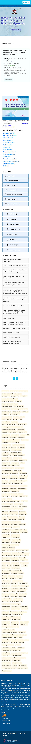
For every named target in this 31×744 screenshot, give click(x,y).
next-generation (5, 496)
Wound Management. (17, 580)
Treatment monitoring (7, 406)
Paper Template (11, 185)
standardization (15, 624)
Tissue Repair (12, 575)
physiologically (24, 532)
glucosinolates (15, 606)
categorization (13, 488)
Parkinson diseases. (6, 670)
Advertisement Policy (8, 163)
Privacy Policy (6, 147)
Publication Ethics (7, 149)
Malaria (3, 516)
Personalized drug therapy (22, 550)
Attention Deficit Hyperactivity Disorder (11, 501)
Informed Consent (8, 137)
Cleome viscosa (14, 588)
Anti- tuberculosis (23, 665)
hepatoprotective (24, 562)
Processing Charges (11, 199)
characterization (14, 391)
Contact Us (15, 6)
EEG (3, 504)
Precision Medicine (6, 455)
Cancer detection (14, 403)
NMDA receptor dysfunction (8, 424)
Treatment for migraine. (7, 470)
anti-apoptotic (24, 652)
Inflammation (5, 578)
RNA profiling (5, 403)
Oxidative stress (23, 506)
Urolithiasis (4, 480)
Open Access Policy (8, 142)
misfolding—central (16, 663)
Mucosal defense (13, 511)
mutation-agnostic (6, 521)
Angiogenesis (13, 578)
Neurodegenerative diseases (8, 668)
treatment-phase (12, 519)
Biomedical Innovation (16, 450)
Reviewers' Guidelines (9, 154)
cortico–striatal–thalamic (19, 416)
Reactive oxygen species (7, 509)
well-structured (5, 588)
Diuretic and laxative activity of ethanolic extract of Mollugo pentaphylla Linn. (14, 52)
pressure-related (6, 568)
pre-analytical (5, 398)
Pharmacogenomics (6, 552)
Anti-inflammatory (21, 591)
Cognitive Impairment (21, 424)
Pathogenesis (22, 557)
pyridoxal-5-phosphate (7, 657)
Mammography (24, 439)
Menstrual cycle (15, 465)
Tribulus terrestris (6, 483)
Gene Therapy (5, 452)
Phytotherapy (24, 480)
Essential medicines (6, 604)
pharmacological (5, 421)
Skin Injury (4, 575)
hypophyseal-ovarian (6, 457)
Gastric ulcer (14, 506)
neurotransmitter (22, 488)
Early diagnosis (24, 409)
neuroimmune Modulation (17, 427)
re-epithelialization (17, 570)
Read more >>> (25, 123)
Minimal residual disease (7, 529)
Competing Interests (8, 133)
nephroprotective (23, 475)
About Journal (6, 6)
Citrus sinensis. (5, 486)
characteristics (23, 486)
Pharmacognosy (5, 627)
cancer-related (21, 429)
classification (5, 437)
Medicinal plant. (5, 593)
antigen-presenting (18, 555)
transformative (5, 391)
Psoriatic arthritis (6, 560)
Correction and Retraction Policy (11, 161)
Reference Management (9, 152)
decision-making (22, 432)
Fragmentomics (22, 524)
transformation (5, 634)
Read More (8, 79)
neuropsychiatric (16, 411)
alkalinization (5, 478)
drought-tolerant (6, 606)
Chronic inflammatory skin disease (9, 557)
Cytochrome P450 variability (8, 550)
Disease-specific (15, 396)
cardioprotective (15, 586)
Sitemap (5, 735)
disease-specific (5, 396)
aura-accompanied (17, 457)
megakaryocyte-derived (7, 393)
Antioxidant (12, 591)
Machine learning (15, 409)
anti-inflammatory (23, 583)
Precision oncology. (6, 411)
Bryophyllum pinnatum (17, 483)
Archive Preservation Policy (10, 159)
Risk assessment (5, 642)
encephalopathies (19, 493)
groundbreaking (12, 447)
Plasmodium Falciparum (12, 516)
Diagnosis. (4, 519)
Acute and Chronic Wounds (17, 573)
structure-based (13, 514)
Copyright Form (11, 190)
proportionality (23, 634)
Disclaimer (5, 166)
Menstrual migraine (19, 468)
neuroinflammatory (17, 419)
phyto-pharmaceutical (15, 616)
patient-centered (18, 637)
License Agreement (8, 140)
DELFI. (25, 529)
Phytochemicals (23, 611)
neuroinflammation (17, 655)
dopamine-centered (14, 414)
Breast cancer (13, 437)
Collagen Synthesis (6, 580)
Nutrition (9, 565)
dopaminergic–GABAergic (19, 657)
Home (4, 733)
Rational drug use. (17, 604)
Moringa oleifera (14, 611)
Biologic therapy (15, 560)
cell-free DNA (14, 524)
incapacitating (5, 460)
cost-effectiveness (16, 521)
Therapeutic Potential (17, 614)
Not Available (9, 61)
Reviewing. (13, 647)
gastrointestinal (5, 583)
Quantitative (14, 642)
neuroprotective (5, 652)
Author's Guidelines (12, 180)
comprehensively (14, 398)
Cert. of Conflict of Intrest (14, 194)
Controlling (17, 645)
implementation (21, 447)
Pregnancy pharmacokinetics (8, 547)
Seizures (10, 498)
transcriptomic (18, 393)
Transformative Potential (15, 452)
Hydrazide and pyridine (22, 668)
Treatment (22, 516)
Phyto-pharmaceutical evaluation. (9, 632)
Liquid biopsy (18, 401)
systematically (21, 519)
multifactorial (5, 473)
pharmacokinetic (13, 478)
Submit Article (10, 176)
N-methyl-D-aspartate (7, 416)
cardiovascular (14, 593)
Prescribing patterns (18, 598)
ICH (28, 639)
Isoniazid (15, 665)
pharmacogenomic (15, 534)
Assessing (11, 645)
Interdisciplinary (5, 542)
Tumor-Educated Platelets (7, 401)
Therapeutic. (24, 565)
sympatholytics (22, 596)
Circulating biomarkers (19, 406)
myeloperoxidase (6, 506)
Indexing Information (13, 204)
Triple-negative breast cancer (13, 439)
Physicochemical (5, 621)
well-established (16, 650)
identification (14, 496)
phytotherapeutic (14, 473)
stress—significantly (6, 570)
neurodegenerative (6, 655)
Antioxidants (5, 511)
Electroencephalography (7, 493)
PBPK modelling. (25, 552)
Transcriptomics (5, 409)
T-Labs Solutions (12, 741)
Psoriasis (26, 555)
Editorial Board (22, 733)
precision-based (5, 434)
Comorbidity (24, 501)
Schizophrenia (14, 421)
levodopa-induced (6, 660)
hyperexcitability (14, 486)
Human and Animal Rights (9, 135)
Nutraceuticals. (5, 616)
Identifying (4, 645)
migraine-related (23, 460)
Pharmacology (5, 591)
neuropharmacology (6, 650)
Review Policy (6, 156)
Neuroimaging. (9, 504)
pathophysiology (13, 460)
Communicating (5, 647)
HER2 (3, 439)
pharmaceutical (22, 632)
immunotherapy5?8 (24, 434)
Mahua (3, 565)
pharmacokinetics (16, 660)
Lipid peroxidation (19, 509)
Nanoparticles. (24, 560)
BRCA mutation (21, 437)
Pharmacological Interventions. (9, 429)
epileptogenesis (5, 491)
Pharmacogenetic (6, 537)
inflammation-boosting (7, 555)
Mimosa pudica (24, 624)
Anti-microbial (16, 565)
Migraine (22, 462)
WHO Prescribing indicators (16, 601)
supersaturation (5, 475)
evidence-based (14, 634)
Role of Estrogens (6, 465)
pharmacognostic (16, 619)
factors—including (16, 568)
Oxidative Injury (5, 427)
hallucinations (5, 414)
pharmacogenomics (15, 542)
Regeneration (20, 575)
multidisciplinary (14, 434)
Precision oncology (6, 444)
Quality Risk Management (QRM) (18, 639)
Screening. (4, 447)
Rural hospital (5, 601)
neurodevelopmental (6, 419)
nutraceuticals (24, 609)
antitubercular (21, 647)
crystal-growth (14, 475)
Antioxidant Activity (6, 614)
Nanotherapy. (22, 511)
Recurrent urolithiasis (14, 480)
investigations (24, 396)
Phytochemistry (23, 588)
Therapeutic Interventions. (18, 455)
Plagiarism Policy (7, 145)
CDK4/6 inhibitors (6, 442)
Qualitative (21, 642)
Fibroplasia (20, 578)
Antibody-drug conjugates (18, 444)
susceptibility (25, 411)
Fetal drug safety (16, 552)
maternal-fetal (15, 545)
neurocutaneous (15, 491)
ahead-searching (6, 450)
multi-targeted (5, 611)
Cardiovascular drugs (7, 598)
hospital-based (5, 596)
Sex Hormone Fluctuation (7, 468)
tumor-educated (23, 391)
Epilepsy (4, 498)
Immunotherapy (15, 442)
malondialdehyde (18, 504)
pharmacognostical (6, 619)
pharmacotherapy (15, 537)
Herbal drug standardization (8, 629)
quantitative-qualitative (7, 637)
